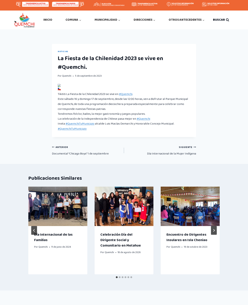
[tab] (117, 277)
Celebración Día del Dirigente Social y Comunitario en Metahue (120, 240)
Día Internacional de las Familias (53, 237)
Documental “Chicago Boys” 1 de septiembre (80, 150)
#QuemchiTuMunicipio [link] (80, 123)
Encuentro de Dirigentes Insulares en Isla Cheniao (186, 237)
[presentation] (57, 206)
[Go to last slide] (34, 230)
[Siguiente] (214, 230)
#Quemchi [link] (125, 94)
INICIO (47, 19)
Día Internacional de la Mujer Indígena (171, 150)
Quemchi (66, 76)
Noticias (63, 51)
